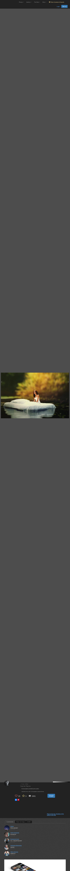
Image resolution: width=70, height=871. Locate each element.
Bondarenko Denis (14, 839)
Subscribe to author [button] (51, 796)
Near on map (20, 822)
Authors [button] (28, 2)
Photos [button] (21, 2)
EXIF (29, 822)
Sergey (12, 826)
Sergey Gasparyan (14, 832)
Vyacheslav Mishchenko (16, 845)
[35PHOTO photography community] (9, 2)
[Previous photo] (1, 382)
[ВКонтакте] (16, 800)
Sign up (64, 6)
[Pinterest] (18, 800)
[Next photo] (68, 382)
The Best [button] (36, 2)
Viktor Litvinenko (14, 852)
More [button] (44, 2)
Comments (9, 822)
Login (58, 6)
